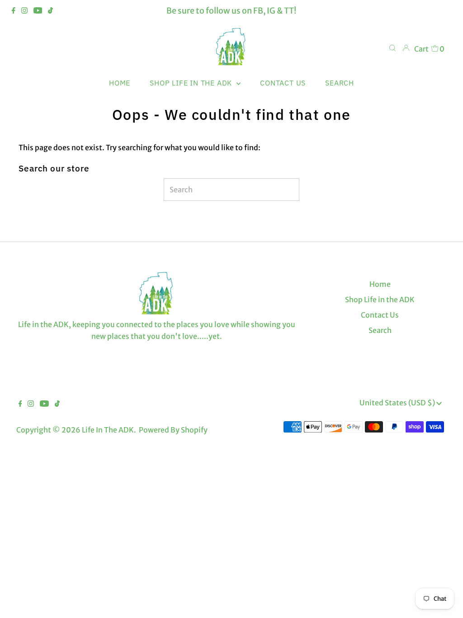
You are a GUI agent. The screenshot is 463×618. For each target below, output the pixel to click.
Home (380, 284)
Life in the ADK (108, 429)
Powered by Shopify (173, 429)
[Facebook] (13, 11)
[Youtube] (38, 11)
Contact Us (380, 314)
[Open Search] (392, 48)
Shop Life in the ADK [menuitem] (192, 82)
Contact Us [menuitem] (283, 82)
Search (380, 330)
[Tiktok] (50, 11)
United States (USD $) (397, 402)
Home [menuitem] (119, 82)
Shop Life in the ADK (380, 299)
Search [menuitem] (339, 82)
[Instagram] (24, 11)
